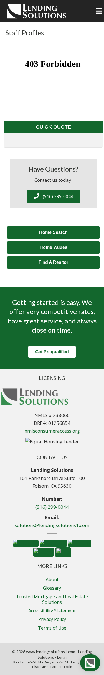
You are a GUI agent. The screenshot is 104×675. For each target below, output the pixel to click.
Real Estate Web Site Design (33, 662)
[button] (53, 196)
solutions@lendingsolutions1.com (52, 525)
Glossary (52, 588)
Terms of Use (52, 628)
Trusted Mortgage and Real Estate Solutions (52, 599)
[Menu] (99, 11)
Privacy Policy (52, 619)
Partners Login (61, 666)
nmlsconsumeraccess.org (52, 431)
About (52, 579)
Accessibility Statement (52, 611)
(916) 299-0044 (52, 507)
